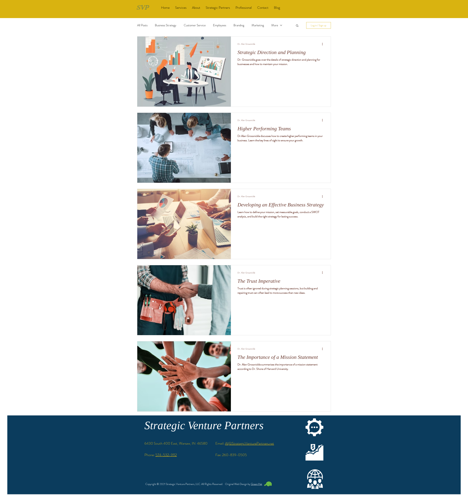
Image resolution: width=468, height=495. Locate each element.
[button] (297, 26)
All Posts (142, 25)
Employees (219, 25)
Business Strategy (165, 25)
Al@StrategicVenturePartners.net (249, 443)
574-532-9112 (166, 455)
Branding (238, 25)
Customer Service (195, 25)
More (274, 25)
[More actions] (323, 44)
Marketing (258, 25)
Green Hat (256, 484)
